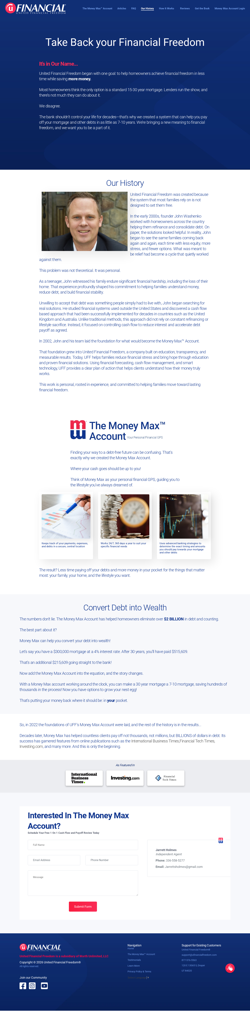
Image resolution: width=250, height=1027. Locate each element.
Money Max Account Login (230, 8)
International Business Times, (155, 741)
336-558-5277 (175, 860)
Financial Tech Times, (197, 741)
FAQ (133, 8)
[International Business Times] (84, 778)
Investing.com (31, 746)
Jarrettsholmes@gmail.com (184, 867)
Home (131, 948)
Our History (147, 8)
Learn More (134, 965)
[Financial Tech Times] (166, 778)
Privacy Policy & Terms (139, 971)
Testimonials (134, 960)
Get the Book (202, 8)
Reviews (185, 8)
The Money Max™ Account (97, 8)
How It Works (166, 8)
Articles (121, 8)
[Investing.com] (125, 778)
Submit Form (83, 906)
